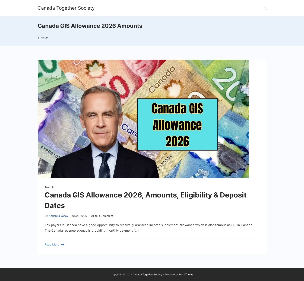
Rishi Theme (186, 274)
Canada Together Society (66, 8)
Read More (52, 244)
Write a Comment (102, 216)
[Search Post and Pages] (265, 8)
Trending (50, 187)
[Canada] (143, 177)
